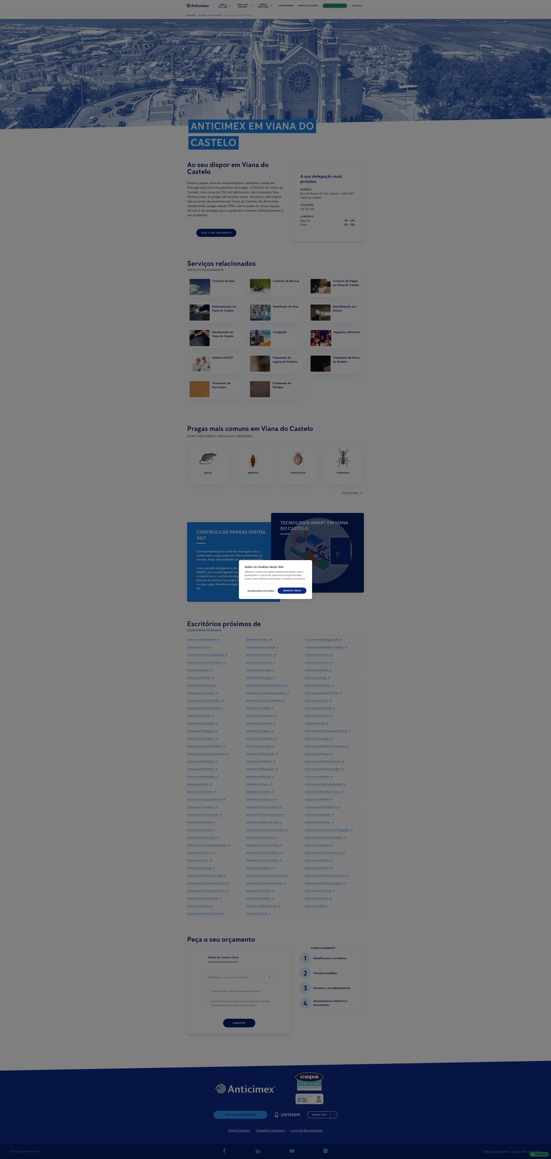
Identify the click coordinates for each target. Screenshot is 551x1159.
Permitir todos (292, 590)
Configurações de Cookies (260, 590)
